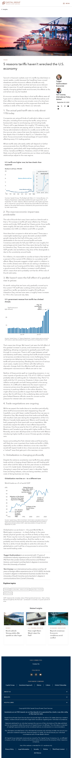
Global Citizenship (60, 685)
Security (36, 749)
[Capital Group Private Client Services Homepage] (11, 3)
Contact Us (36, 664)
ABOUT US (36, 691)
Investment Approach (25, 685)
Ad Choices (37, 753)
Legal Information (23, 749)
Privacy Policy (9, 749)
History (39, 685)
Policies (45, 749)
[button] (59, 106)
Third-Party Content (58, 749)
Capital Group (10, 685)
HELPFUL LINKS (36, 702)
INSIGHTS (36, 697)
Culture (48, 685)
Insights (5, 9)
